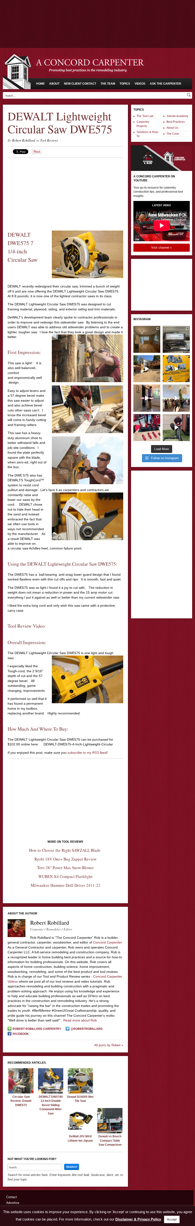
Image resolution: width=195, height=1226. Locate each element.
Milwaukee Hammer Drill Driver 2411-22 (65, 885)
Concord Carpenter (107, 942)
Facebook (21, 1034)
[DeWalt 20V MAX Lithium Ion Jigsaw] (80, 1132)
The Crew (172, 133)
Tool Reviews (49, 140)
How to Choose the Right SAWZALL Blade (65, 850)
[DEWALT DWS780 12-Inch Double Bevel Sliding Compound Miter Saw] (50, 1092)
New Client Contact (80, 83)
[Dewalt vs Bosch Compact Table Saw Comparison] (109, 1132)
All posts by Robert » (108, 1045)
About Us (172, 127)
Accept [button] (172, 1219)
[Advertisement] (97, 13)
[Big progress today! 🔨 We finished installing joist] (146, 368)
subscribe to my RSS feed (87, 752)
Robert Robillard (23, 140)
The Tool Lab (144, 116)
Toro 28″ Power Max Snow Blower (65, 867)
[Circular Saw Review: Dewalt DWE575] (21, 1092)
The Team (108, 83)
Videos (140, 83)
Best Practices (175, 121)
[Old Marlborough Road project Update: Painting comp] (146, 339)
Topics (125, 83)
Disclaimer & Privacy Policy (138, 1219)
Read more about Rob (80, 1020)
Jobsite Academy (177, 116)
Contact (11, 1197)
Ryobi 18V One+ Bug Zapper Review (65, 859)
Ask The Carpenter (165, 83)
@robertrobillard (86, 1029)
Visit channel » (161, 247)
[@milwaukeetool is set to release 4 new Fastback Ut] (146, 427)
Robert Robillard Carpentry (37, 1029)
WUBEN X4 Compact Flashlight (65, 876)
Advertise (12, 1203)
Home (40, 83)
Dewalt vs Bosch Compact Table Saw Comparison (110, 1140)
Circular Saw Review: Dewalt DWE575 (20, 1101)
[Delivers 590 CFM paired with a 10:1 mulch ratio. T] (176, 427)
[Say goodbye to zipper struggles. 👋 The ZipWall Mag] (146, 398)
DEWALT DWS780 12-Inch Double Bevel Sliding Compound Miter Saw (51, 1105)
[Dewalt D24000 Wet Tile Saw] (80, 1092)
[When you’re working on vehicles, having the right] (176, 339)
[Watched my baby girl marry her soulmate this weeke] (176, 398)
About (54, 83)
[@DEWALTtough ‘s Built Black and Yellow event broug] (176, 368)
